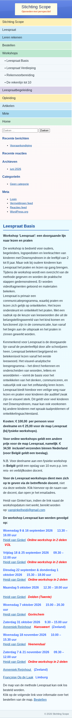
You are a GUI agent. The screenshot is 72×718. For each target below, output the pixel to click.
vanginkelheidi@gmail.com (26, 510)
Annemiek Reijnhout (17, 627)
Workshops (10, 53)
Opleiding (9, 98)
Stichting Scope (35, 6)
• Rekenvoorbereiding (19, 75)
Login (13, 199)
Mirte (5, 113)
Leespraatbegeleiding (17, 90)
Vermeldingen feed (21, 203)
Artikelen (8, 106)
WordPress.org (19, 211)
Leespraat (9, 29)
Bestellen (8, 45)
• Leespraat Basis (17, 60)
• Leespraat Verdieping (20, 68)
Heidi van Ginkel (14, 540)
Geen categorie (19, 183)
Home (6, 121)
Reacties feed (18, 207)
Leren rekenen (12, 37)
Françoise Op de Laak (18, 677)
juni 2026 (15, 168)
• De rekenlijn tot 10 (18, 82)
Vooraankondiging (21, 145)
